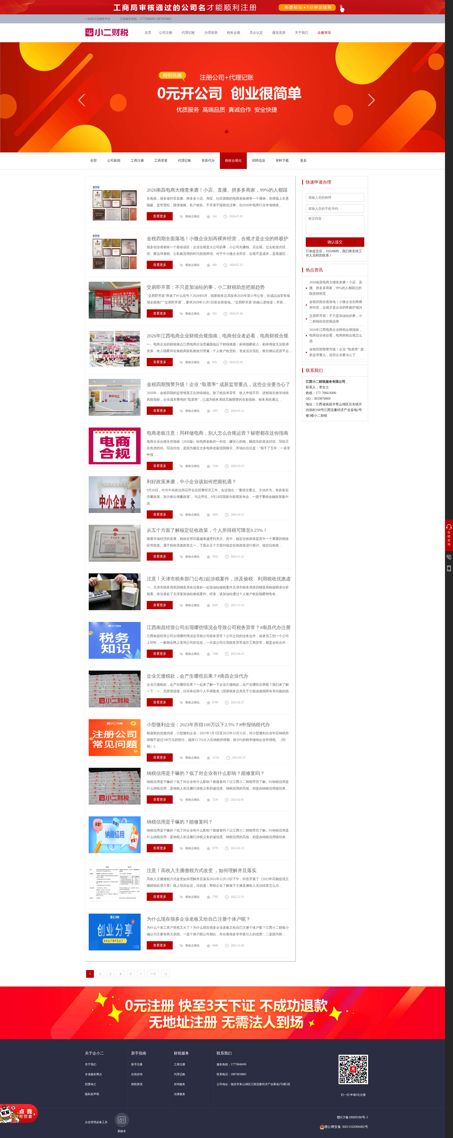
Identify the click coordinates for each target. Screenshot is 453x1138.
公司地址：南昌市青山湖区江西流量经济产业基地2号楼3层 (253, 1084)
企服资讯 (324, 32)
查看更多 (159, 216)
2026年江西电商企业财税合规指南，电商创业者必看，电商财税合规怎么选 (335, 335)
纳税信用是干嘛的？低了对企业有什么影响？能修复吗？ (206, 773)
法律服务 (179, 1094)
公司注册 (165, 32)
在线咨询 (137, 1074)
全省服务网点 (93, 1074)
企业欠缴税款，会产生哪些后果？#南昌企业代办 (197, 676)
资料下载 (282, 160)
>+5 (153, 974)
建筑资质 (278, 32)
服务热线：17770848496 (231, 1064)
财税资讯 (137, 1084)
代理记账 (188, 32)
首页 (148, 32)
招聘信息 (258, 160)
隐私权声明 (92, 1094)
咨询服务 (179, 1084)
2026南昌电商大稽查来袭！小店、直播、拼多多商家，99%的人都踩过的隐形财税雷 (335, 288)
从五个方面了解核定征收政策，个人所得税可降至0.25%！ (207, 530)
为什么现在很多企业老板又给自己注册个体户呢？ (199, 919)
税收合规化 (233, 160)
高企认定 (256, 32)
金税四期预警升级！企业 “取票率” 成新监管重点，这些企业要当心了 (218, 384)
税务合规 (233, 32)
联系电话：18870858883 (231, 1074)
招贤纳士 (90, 1084)
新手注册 (137, 1064)
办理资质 (211, 32)
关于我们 (301, 32)
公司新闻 (113, 160)
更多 (303, 160)
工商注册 (137, 160)
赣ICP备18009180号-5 (352, 1117)
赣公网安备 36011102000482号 (346, 1127)
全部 (93, 160)
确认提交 (335, 242)
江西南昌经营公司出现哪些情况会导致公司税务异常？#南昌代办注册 (219, 627)
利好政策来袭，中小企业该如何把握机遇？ (191, 481)
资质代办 (208, 160)
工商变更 (161, 160)
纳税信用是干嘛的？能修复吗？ (180, 821)
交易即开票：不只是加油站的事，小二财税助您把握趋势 (206, 287)
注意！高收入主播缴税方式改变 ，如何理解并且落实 (201, 870)
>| (165, 974)
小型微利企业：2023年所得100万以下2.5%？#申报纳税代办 (208, 724)
